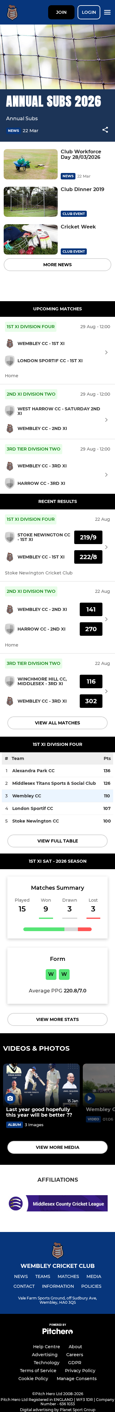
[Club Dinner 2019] (31, 202)
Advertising (45, 1354)
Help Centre (46, 1346)
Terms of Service (38, 1370)
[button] (105, 131)
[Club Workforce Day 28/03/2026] (31, 164)
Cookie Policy (33, 1378)
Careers (74, 1354)
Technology (46, 1362)
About (75, 1346)
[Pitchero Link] (57, 1333)
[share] (105, 130)
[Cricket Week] (31, 239)
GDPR (74, 1362)
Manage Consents (77, 1378)
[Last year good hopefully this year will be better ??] (41, 1085)
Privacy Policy (80, 1370)
